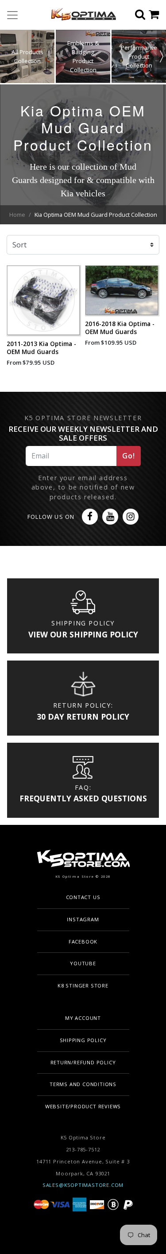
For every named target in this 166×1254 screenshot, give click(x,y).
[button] (161, 56)
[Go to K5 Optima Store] (80, 15)
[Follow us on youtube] (110, 517)
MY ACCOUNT (83, 1018)
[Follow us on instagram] (131, 517)
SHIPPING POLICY (83, 1040)
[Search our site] (142, 15)
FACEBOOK (83, 941)
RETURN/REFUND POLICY (83, 1062)
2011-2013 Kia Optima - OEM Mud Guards (41, 348)
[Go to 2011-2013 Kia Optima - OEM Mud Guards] (44, 300)
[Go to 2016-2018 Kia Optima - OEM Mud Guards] (122, 290)
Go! (128, 456)
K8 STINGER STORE (83, 985)
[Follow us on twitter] (90, 517)
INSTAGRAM (83, 919)
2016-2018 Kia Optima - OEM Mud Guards (119, 328)
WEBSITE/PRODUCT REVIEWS (83, 1106)
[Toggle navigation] (12, 15)
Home (17, 215)
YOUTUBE (83, 963)
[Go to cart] (157, 15)
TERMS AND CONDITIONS (83, 1084)
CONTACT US (83, 897)
